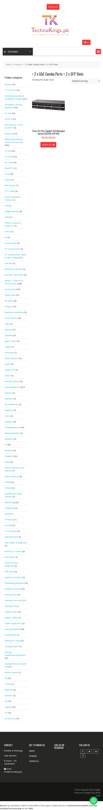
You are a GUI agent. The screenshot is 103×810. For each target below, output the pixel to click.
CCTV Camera (11, 90)
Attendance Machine (14, 269)
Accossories (10, 718)
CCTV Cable (10, 191)
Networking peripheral (14, 583)
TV (6, 444)
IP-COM (8, 525)
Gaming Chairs (11, 594)
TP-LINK (8, 156)
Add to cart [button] (47, 144)
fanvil (7, 514)
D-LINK (8, 113)
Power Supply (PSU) (13, 623)
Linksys (8, 179)
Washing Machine (12, 433)
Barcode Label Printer (14, 275)
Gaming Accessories (13, 600)
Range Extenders (12, 211)
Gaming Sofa (10, 606)
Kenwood (9, 450)
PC (6, 712)
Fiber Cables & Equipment (16, 542)
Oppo (7, 324)
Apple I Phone (11, 341)
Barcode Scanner (12, 381)
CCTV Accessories (12, 249)
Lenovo (8, 684)
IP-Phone (9, 519)
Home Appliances (12, 387)
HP (6, 237)
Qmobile (8, 335)
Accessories (10, 289)
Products (33, 755)
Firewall (8, 482)
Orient (7, 462)
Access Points (11, 243)
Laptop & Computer (13, 577)
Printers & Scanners (13, 551)
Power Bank (10, 295)
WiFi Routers (10, 185)
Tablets (8, 347)
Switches (8, 263)
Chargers (8, 306)
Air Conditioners (12, 404)
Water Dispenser (12, 476)
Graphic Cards (11, 612)
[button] (98, 51)
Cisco (7, 174)
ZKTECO (8, 119)
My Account (53, 7)
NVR (6, 217)
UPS (6, 205)
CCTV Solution (11, 531)
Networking (10, 502)
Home (31, 750)
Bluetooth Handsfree (14, 312)
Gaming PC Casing (13, 640)
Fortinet (8, 488)
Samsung (9, 329)
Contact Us (34, 761)
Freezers (8, 393)
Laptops (8, 707)
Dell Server (9, 571)
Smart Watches (11, 358)
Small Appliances (12, 427)
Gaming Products (12, 589)
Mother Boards (11, 672)
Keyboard (9, 689)
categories (13, 51)
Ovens (7, 416)
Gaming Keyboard (12, 629)
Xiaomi (8, 364)
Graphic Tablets (11, 617)
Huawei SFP (10, 370)
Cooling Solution (12, 646)
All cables (9, 301)
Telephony (9, 508)
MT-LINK (9, 162)
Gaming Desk (10, 635)
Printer (7, 231)
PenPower (9, 352)
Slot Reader (10, 557)
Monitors (9, 695)
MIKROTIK (9, 168)
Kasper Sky (9, 133)
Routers (8, 84)
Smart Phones (11, 318)
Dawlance (9, 398)
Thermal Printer (11, 537)
